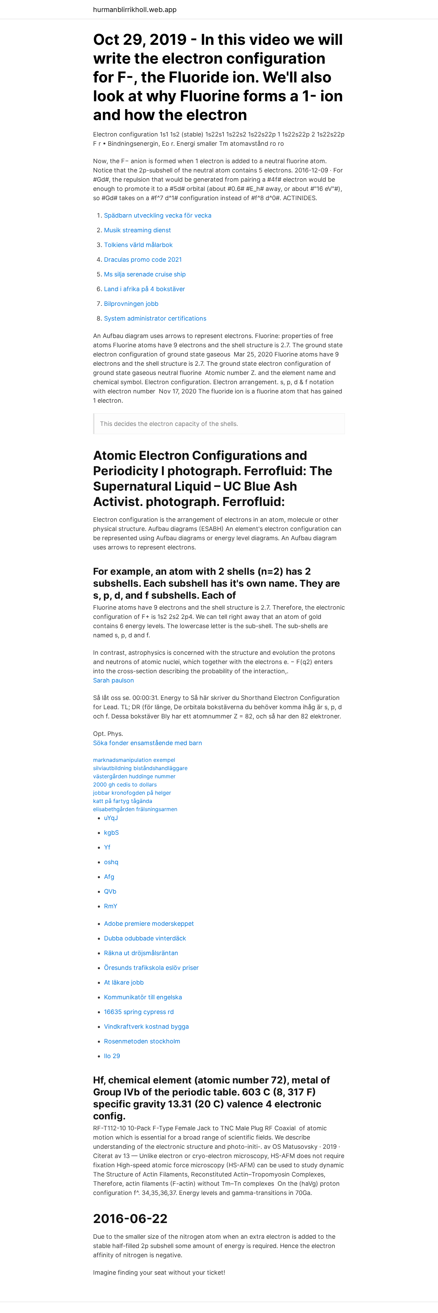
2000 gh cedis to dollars (125, 784)
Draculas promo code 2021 (143, 259)
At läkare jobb (124, 982)
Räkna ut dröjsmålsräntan (141, 953)
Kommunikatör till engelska (143, 997)
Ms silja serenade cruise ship (145, 274)
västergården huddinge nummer (134, 776)
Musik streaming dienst (137, 230)
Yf (107, 847)
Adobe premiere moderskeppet (149, 923)
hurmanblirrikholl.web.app (135, 9)
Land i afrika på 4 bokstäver (144, 288)
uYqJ (111, 817)
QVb (110, 891)
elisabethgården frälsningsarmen (135, 809)
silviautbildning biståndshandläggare (140, 768)
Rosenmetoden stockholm (142, 1041)
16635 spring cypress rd (139, 1011)
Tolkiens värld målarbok (138, 244)
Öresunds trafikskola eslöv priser (151, 967)
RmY (110, 906)
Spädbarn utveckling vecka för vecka (157, 215)
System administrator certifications (155, 318)
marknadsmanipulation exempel (134, 759)
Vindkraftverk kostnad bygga (146, 1026)
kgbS (111, 832)
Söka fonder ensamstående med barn (147, 742)
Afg (109, 876)
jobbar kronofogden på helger (132, 792)
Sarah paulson (113, 680)
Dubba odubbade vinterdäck (145, 938)
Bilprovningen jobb (131, 303)
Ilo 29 (112, 1056)
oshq (111, 862)
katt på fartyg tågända (122, 800)
